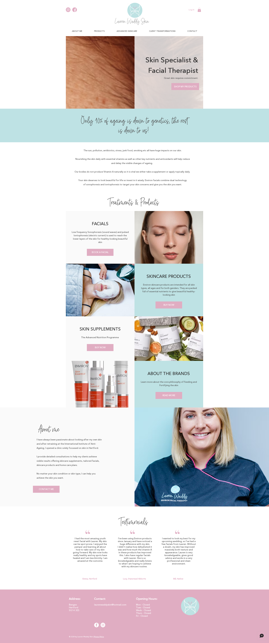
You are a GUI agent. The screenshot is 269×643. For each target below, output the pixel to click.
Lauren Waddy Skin (132, 21)
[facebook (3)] (74, 9)
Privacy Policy (99, 637)
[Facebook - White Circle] (96, 625)
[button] (199, 10)
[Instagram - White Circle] (103, 625)
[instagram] (68, 9)
